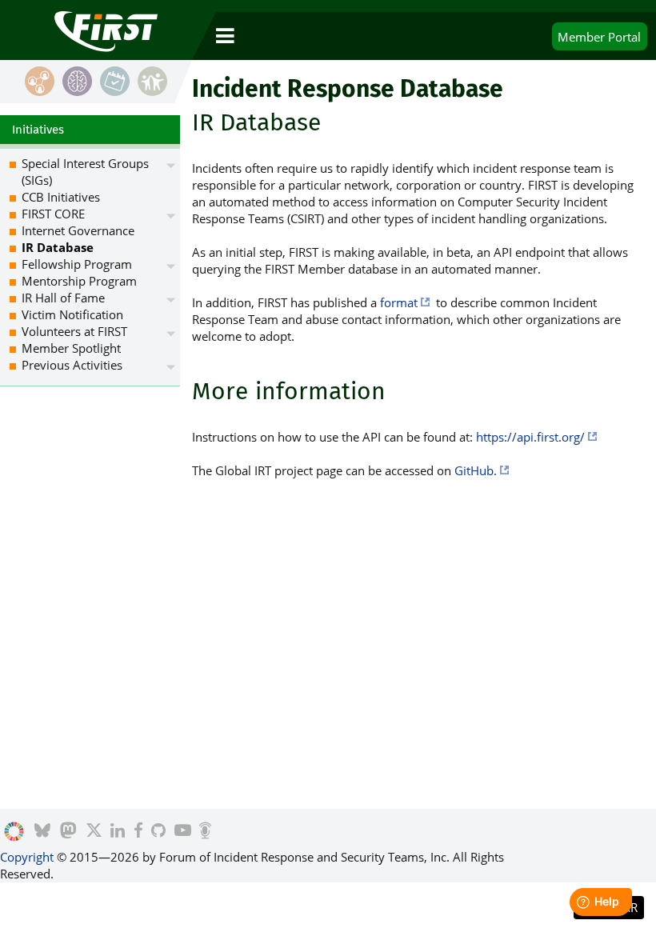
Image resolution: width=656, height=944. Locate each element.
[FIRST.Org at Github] (158, 832)
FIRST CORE (53, 214)
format (399, 302)
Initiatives (38, 129)
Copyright (27, 857)
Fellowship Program (77, 264)
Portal (599, 37)
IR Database (58, 247)
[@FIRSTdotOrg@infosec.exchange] (68, 832)
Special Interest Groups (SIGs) (85, 171)
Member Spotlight (71, 348)
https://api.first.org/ (530, 437)
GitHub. (475, 470)
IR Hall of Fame (63, 298)
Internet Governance (78, 230)
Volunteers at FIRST (74, 331)
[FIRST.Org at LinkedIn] (117, 832)
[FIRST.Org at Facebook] (138, 832)
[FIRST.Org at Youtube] (183, 832)
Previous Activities (72, 365)
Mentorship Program (79, 281)
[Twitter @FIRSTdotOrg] (94, 832)
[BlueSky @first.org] (42, 832)
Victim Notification (72, 314)
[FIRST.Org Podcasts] (205, 832)
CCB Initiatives (61, 197)
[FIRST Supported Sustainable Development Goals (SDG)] (14, 832)
